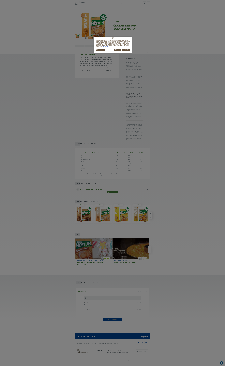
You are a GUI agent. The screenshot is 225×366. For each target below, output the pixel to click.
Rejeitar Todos (117, 49)
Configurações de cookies (100, 49)
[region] (113, 45)
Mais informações (105, 46)
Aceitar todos (126, 49)
